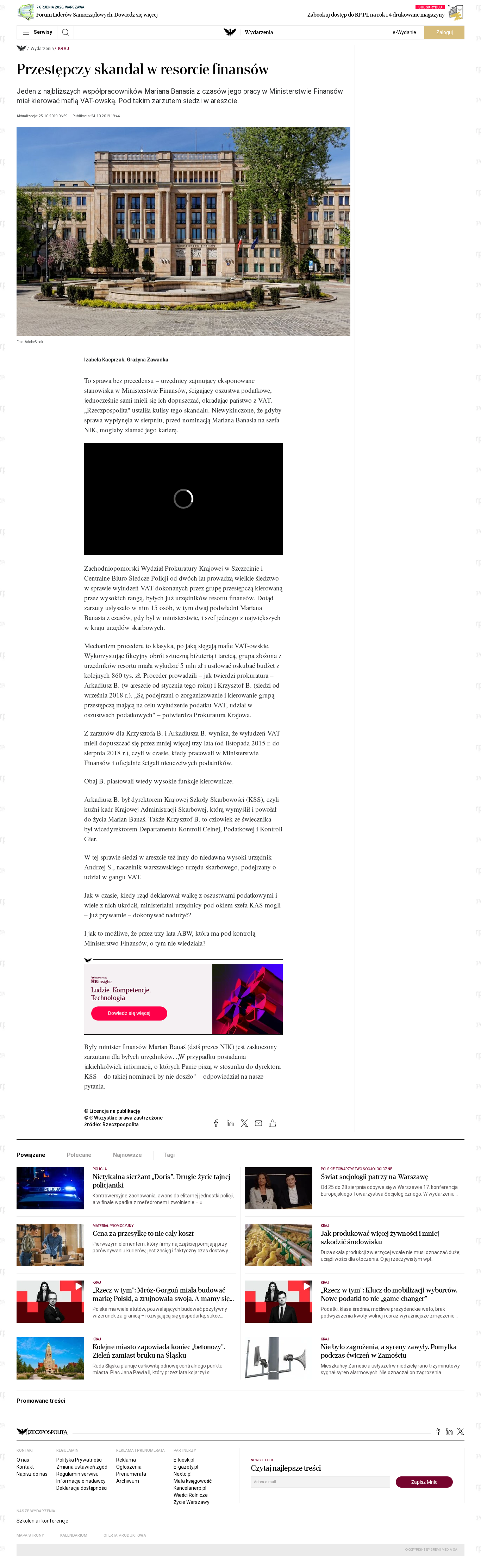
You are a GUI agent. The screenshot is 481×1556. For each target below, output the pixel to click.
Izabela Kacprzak (104, 359)
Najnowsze (127, 1155)
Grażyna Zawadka (147, 359)
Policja (100, 1169)
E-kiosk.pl (184, 1460)
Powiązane (31, 1155)
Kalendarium (73, 1535)
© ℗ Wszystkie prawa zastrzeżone (123, 1118)
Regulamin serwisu (77, 1474)
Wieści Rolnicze (191, 1495)
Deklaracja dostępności (81, 1488)
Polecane (79, 1155)
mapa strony (30, 1535)
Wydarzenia (259, 32)
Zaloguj (444, 32)
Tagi (169, 1155)
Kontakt (25, 1467)
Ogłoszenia (129, 1467)
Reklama (126, 1460)
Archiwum (127, 1481)
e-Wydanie (404, 32)
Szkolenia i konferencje (42, 1521)
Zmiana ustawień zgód (81, 1467)
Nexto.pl (183, 1474)
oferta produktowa (125, 1535)
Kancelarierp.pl (190, 1488)
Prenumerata (131, 1474)
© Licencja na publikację (112, 1111)
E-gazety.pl (186, 1467)
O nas (23, 1460)
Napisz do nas (32, 1474)
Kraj (63, 48)
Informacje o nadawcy (81, 1481)
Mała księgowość (193, 1481)
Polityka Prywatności (79, 1460)
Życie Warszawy (192, 1502)
